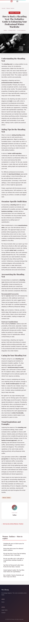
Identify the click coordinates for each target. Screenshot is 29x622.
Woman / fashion (10, 8)
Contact (3, 612)
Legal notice (4, 610)
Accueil (3, 8)
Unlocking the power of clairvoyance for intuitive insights (13, 544)
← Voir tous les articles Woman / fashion (12, 524)
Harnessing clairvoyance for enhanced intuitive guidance (13, 549)
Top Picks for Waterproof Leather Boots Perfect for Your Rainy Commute (13, 565)
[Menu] (17, 1)
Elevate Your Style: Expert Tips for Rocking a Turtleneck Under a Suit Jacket (14, 554)
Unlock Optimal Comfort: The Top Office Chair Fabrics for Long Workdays (13, 570)
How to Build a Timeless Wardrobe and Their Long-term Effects (13, 575)
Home (2, 602)
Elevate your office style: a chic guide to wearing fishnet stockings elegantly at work (13, 560)
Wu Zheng (5, 590)
